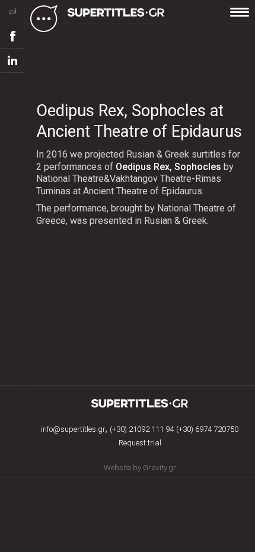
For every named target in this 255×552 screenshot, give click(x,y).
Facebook (12, 36)
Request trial (140, 442)
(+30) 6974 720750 (207, 429)
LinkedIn (12, 61)
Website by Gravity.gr (140, 467)
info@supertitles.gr (73, 429)
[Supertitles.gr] (117, 18)
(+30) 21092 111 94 (142, 429)
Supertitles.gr (140, 403)
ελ (12, 11)
